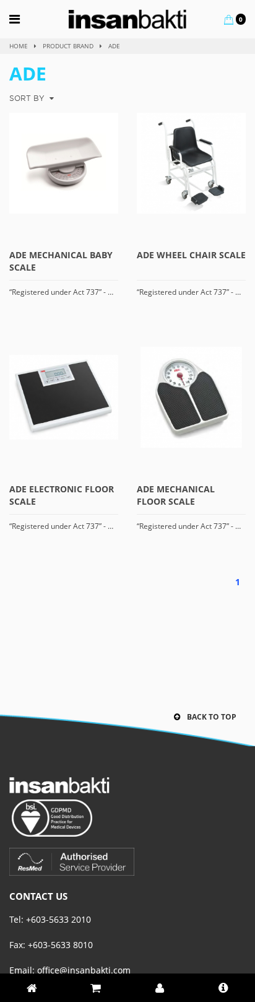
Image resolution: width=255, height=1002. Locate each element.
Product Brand (68, 45)
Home (18, 45)
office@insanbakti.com (84, 970)
